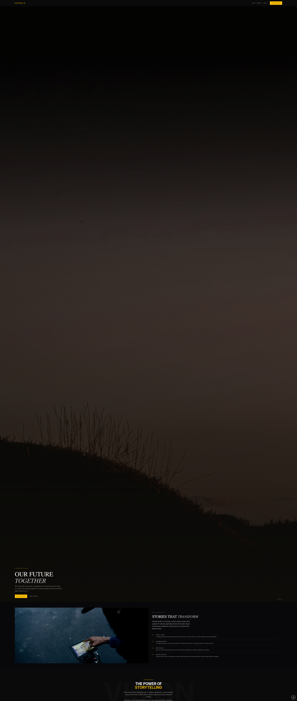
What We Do (34, 596)
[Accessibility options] (293, 697)
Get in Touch (21, 596)
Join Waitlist (276, 3)
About (265, 3)
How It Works (256, 3)
